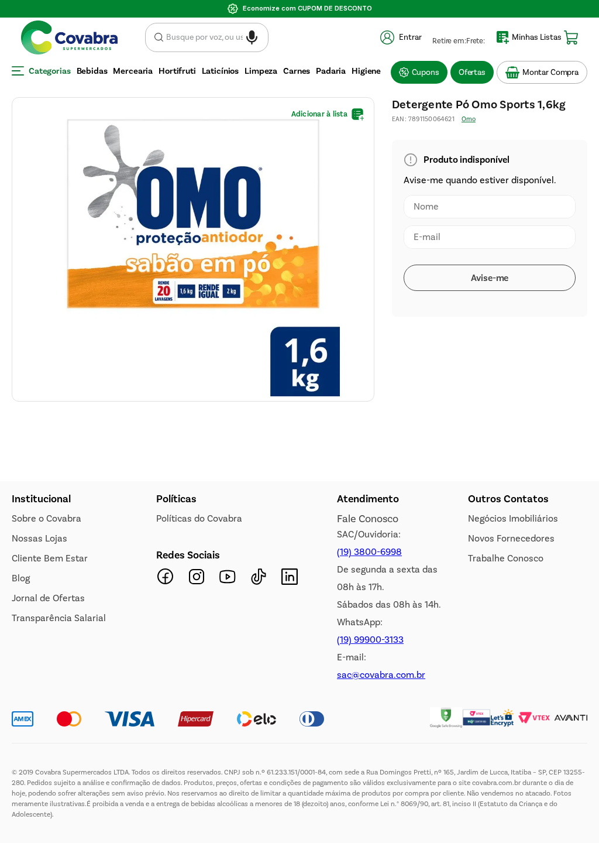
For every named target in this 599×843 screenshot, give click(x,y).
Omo (469, 31)
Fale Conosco (367, 518)
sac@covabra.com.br (381, 674)
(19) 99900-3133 (370, 639)
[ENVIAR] (490, 190)
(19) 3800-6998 (369, 551)
